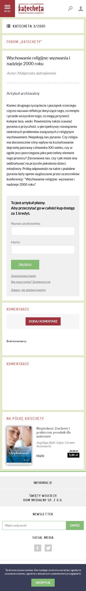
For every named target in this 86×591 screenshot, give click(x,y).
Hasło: (16, 242)
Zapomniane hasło (23, 276)
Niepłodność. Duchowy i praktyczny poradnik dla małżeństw (53, 432)
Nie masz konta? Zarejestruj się (30, 282)
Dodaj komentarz (43, 321)
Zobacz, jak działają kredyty (28, 290)
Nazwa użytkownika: (26, 223)
